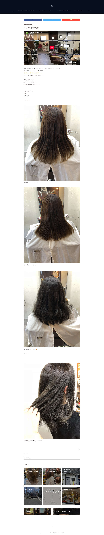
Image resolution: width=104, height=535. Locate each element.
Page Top (52, 527)
